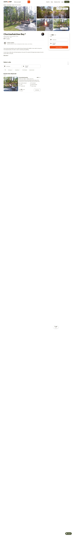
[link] (22, 84)
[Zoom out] (68, 64)
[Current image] (9, 90)
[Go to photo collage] (20, 18)
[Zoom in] (68, 62)
